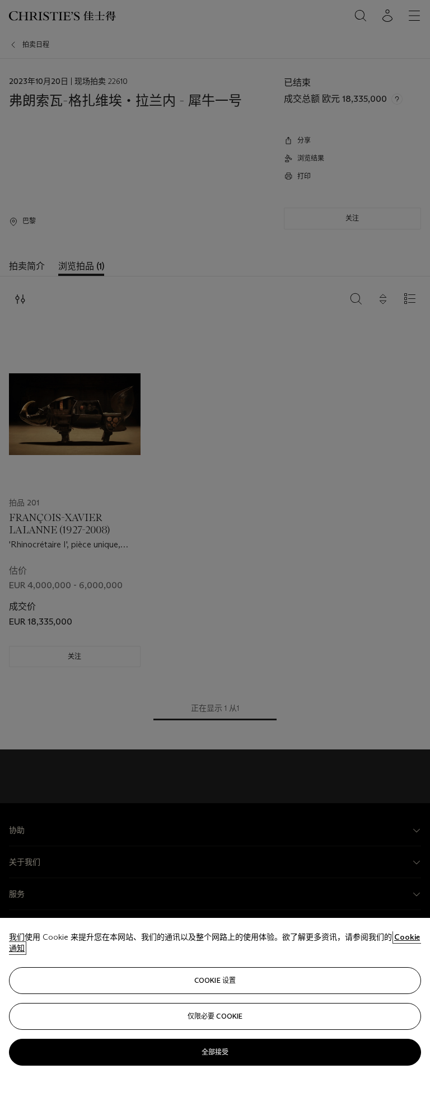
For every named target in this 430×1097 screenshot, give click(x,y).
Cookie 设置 (215, 980)
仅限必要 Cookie (215, 1016)
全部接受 (215, 1052)
